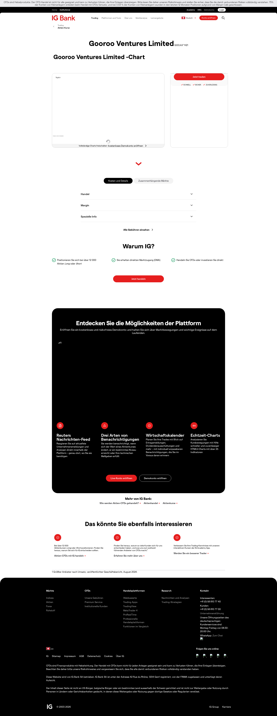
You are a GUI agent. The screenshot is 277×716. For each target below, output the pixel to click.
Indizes (50, 597)
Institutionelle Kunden (96, 606)
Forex (49, 606)
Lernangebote (157, 18)
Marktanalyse (141, 18)
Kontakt (204, 590)
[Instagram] (205, 655)
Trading (94, 18)
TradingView (129, 606)
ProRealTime (129, 614)
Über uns (128, 18)
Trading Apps (130, 602)
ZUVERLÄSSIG (211, 85)
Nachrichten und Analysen (175, 597)
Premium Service (93, 602)
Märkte (50, 590)
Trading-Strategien (172, 602)
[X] (212, 655)
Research (167, 590)
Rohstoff (50, 610)
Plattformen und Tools (111, 18)
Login (221, 10)
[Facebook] (198, 655)
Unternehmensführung (212, 613)
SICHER (198, 85)
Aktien (49, 602)
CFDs (87, 590)
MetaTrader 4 (130, 610)
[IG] (63, 18)
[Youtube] (218, 655)
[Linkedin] (225, 655)
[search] (223, 18)
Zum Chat (218, 635)
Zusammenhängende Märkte (153, 180)
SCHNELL (187, 85)
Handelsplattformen (134, 590)
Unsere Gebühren (94, 597)
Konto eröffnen (209, 18)
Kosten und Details (118, 180)
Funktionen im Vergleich (136, 626)
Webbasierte (130, 597)
